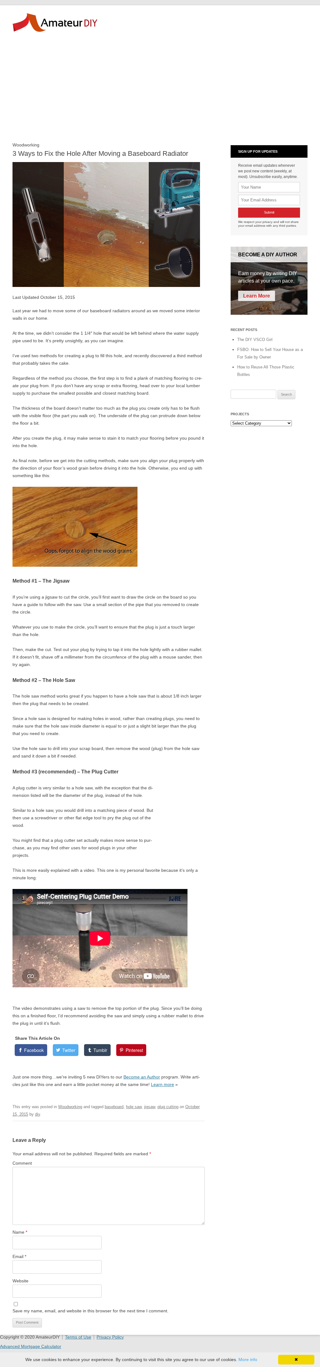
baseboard (114, 1106)
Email (19, 1256)
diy (37, 1114)
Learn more (162, 1084)
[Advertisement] (160, 91)
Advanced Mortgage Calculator (30, 1346)
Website (20, 1280)
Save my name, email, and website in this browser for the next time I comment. (90, 1310)
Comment (22, 1163)
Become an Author (141, 1076)
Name (19, 1232)
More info (247, 1359)
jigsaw (149, 1106)
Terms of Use (78, 1337)
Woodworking (70, 1106)
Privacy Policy (110, 1337)
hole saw (134, 1106)
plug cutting (168, 1106)
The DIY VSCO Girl (254, 339)
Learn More (256, 296)
